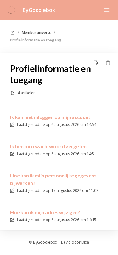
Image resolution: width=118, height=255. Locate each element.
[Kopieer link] (108, 63)
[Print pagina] (95, 63)
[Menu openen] (107, 10)
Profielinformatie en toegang (35, 40)
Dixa (85, 242)
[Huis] (11, 10)
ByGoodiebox (39, 10)
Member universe (36, 32)
